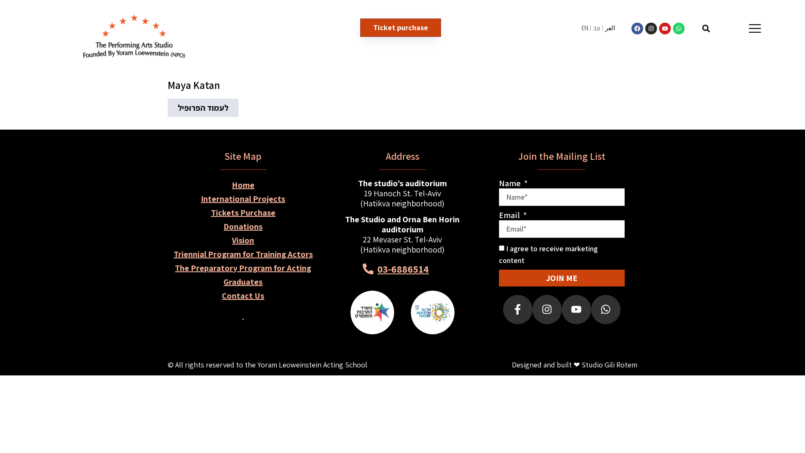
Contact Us (243, 295)
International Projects (243, 198)
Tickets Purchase (243, 212)
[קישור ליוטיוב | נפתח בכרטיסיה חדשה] (665, 28)
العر (610, 28)
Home (243, 185)
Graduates (242, 281)
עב (596, 28)
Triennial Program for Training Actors (243, 254)
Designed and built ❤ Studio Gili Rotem (574, 365)
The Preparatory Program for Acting (243, 268)
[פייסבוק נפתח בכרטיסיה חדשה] (517, 309)
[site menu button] (755, 28)
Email (510, 215)
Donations (242, 226)
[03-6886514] (368, 268)
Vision (243, 240)
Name (510, 183)
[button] (706, 28)
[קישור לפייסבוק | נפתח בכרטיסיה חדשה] (637, 28)
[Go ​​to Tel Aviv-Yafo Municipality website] (433, 312)
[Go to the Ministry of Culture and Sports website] (372, 312)
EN (585, 28)
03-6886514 (403, 269)
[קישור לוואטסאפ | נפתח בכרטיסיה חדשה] (679, 28)
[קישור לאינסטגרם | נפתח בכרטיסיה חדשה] (651, 28)
